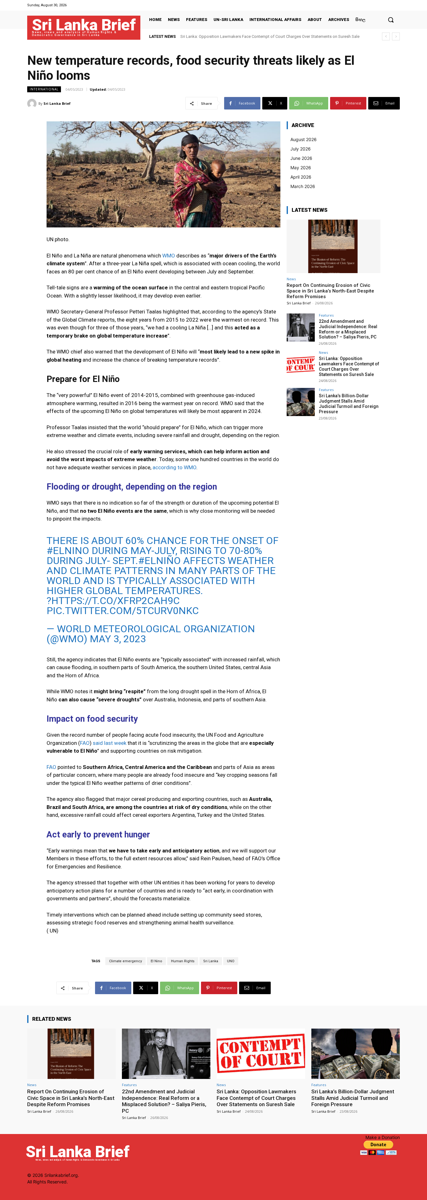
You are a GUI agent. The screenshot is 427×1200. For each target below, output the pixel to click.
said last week (109, 743)
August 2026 (303, 139)
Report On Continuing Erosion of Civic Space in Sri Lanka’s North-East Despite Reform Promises (330, 290)
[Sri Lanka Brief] (32, 103)
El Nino (156, 961)
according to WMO (174, 467)
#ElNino (68, 551)
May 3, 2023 (118, 639)
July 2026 (300, 148)
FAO (85, 743)
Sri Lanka (210, 961)
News (291, 279)
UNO (230, 961)
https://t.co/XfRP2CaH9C (115, 601)
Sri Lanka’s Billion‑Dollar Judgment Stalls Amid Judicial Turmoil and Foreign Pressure (257, 36)
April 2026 (300, 177)
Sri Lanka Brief (57, 103)
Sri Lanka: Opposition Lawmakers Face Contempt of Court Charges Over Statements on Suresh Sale (349, 366)
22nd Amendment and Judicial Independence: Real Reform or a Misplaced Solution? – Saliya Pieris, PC (348, 329)
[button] (391, 20)
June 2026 (301, 158)
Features (326, 315)
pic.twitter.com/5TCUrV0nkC (123, 611)
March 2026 (302, 186)
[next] (396, 36)
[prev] (386, 36)
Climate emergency (125, 961)
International (44, 89)
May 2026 (300, 167)
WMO (168, 255)
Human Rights (182, 961)
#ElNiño (159, 561)
